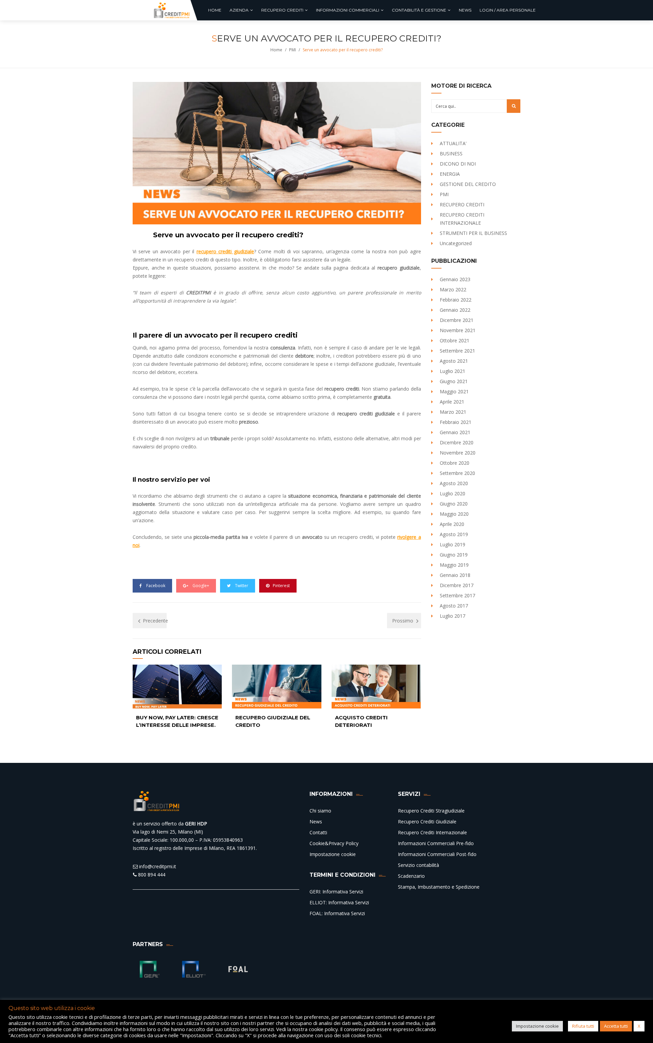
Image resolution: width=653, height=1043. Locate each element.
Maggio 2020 (454, 514)
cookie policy (323, 1029)
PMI (292, 50)
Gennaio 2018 (455, 575)
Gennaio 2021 (455, 432)
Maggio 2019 (454, 565)
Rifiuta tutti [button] (583, 1026)
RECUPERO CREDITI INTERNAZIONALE (462, 218)
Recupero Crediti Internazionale (432, 832)
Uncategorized (456, 243)
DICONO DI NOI (458, 163)
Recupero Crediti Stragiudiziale (431, 810)
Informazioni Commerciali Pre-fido (436, 843)
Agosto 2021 (454, 361)
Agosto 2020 (454, 483)
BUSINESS (451, 153)
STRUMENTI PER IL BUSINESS (473, 233)
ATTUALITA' (453, 143)
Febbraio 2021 (455, 422)
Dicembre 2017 (456, 585)
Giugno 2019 (454, 554)
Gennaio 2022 (455, 310)
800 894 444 (151, 874)
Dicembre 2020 (456, 442)
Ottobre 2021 (454, 340)
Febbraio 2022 (455, 299)
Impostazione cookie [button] (537, 1026)
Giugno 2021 (454, 381)
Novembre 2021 (457, 330)
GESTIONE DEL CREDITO (468, 184)
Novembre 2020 (457, 452)
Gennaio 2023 (455, 279)
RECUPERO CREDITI (462, 204)
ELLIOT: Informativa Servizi (339, 902)
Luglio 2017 (452, 616)
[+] (177, 686)
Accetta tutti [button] (616, 1026)
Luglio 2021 (452, 371)
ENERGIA (450, 174)
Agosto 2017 (454, 605)
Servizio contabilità (418, 865)
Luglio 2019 (452, 544)
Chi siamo (320, 810)
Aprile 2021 (452, 401)
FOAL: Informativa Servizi (337, 913)
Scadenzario (411, 876)
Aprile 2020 (452, 524)
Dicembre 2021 (456, 320)
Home (276, 50)
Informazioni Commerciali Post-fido (437, 854)
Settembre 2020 (457, 473)
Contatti (318, 832)
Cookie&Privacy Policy (333, 843)
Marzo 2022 (453, 289)
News (315, 821)
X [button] (639, 1026)
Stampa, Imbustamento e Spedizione (439, 887)
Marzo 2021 (453, 412)
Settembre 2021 (457, 350)
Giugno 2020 (454, 503)
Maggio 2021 (454, 391)
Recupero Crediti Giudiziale (427, 821)
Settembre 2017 (457, 595)
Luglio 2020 (452, 493)
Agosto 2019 (454, 534)
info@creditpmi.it (157, 866)
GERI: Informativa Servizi (336, 891)
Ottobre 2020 (454, 463)
